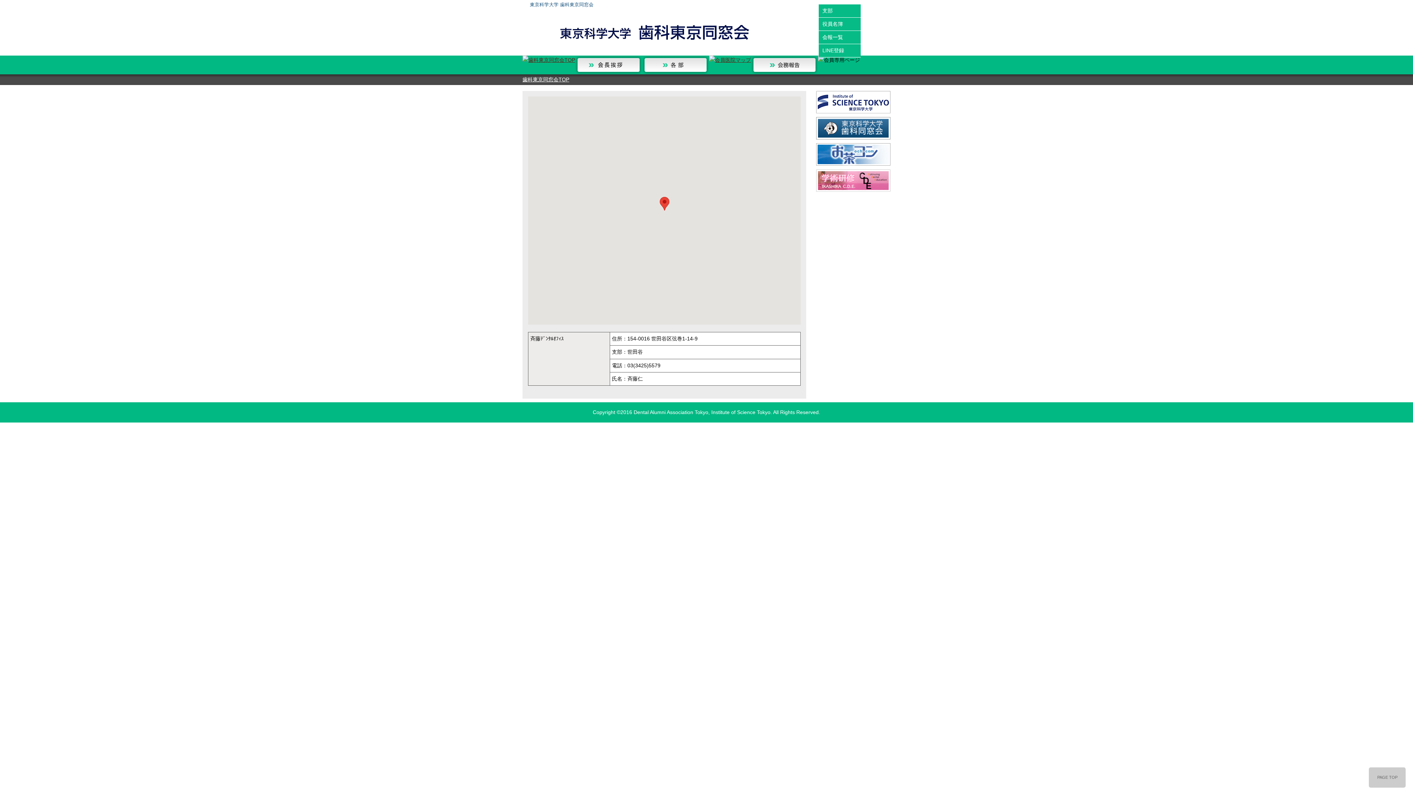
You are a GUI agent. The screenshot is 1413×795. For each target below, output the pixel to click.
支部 (827, 11)
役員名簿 (832, 24)
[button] (664, 204)
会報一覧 (832, 37)
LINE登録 (833, 50)
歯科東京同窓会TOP (546, 79)
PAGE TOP (1387, 777)
